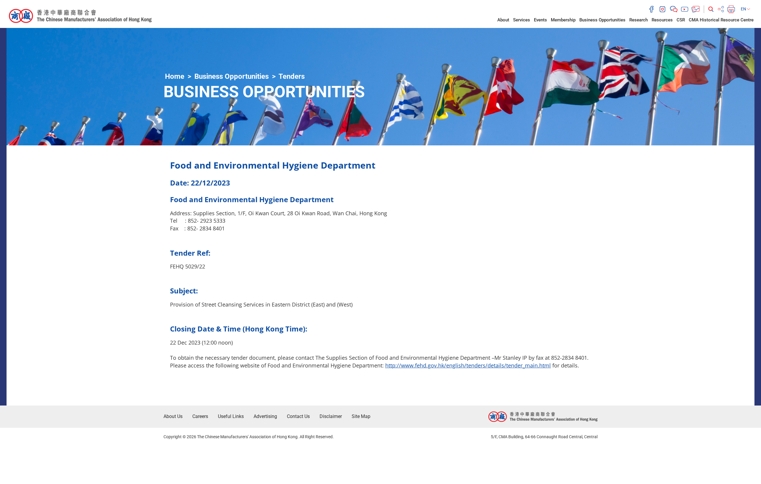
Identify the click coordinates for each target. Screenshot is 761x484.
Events (540, 20)
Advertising (265, 416)
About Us (173, 416)
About (503, 20)
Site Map (361, 416)
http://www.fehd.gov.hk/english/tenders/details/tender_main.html (468, 365)
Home (174, 76)
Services (521, 20)
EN (744, 9)
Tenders (292, 76)
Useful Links (231, 416)
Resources (662, 20)
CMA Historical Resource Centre (721, 20)
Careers (200, 416)
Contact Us (298, 416)
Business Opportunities (602, 20)
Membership (563, 20)
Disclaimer (331, 416)
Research (638, 20)
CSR (681, 20)
